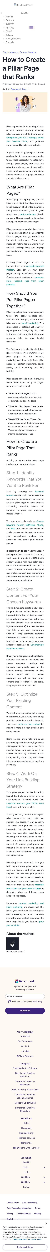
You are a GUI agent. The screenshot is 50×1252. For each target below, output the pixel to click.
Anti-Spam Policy (29, 1203)
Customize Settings (25, 1247)
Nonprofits (26, 1143)
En (2, 13)
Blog (5, 52)
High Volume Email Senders (26, 1148)
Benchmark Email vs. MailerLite (25, 1109)
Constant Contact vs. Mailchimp (25, 1083)
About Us (25, 1036)
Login (25, 1167)
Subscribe (25, 1010)
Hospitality (26, 1128)
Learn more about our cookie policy (27, 1239)
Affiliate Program (25, 1056)
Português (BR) (13, 38)
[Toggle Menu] (31, 28)
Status (26, 1187)
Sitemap (37, 1214)
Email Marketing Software (25, 1068)
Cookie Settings (24, 1214)
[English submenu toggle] (17, 1219)
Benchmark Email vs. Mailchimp (25, 1075)
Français (10, 42)
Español (9, 17)
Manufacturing (26, 1133)
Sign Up (24, 13)
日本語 (9, 31)
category (13, 52)
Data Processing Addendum (19, 1208)
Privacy (10, 1214)
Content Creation (28, 52)
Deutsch (10, 20)
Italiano (9, 35)
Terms (37, 1208)
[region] (25, 1236)
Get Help (25, 1177)
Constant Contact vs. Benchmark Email (25, 1096)
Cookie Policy (13, 1203)
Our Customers (25, 1041)
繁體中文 (10, 24)
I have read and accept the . (27, 1002)
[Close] (46, 1223)
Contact (25, 1046)
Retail (26, 1123)
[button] (44, 1167)
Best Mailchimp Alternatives (25, 1089)
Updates (25, 1051)
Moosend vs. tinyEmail (25, 1103)
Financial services (26, 1138)
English (10, 1219)
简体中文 (10, 27)
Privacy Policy (37, 1002)
